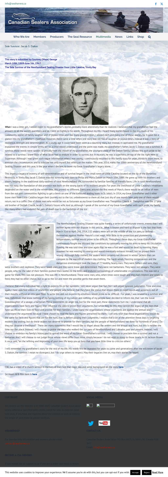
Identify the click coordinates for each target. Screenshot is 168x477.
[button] (149, 36)
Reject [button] (146, 472)
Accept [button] (135, 472)
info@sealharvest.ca (15, 3)
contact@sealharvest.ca (17, 443)
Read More (157, 472)
